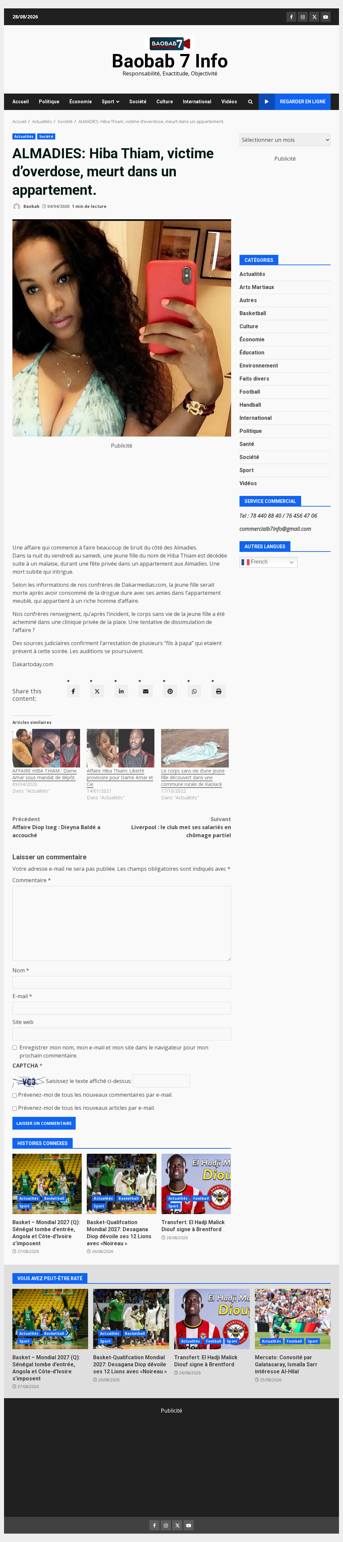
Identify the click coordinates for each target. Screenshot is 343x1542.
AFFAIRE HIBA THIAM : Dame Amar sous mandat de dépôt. (44, 774)
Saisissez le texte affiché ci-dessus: (89, 1081)
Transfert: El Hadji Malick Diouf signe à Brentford (196, 1184)
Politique (49, 101)
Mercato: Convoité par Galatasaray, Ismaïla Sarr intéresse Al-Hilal (293, 1319)
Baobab (31, 206)
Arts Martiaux (256, 287)
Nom (20, 970)
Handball (250, 405)
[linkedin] (121, 691)
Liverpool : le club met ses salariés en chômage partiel (181, 827)
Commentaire (31, 880)
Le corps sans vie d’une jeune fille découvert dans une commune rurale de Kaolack (193, 777)
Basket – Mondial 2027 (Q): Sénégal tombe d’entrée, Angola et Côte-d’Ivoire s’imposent (47, 1184)
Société (137, 101)
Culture (164, 101)
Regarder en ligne (303, 101)
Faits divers (254, 379)
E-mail (22, 996)
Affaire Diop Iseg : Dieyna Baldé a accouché (56, 827)
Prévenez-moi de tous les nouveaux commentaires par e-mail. (95, 1094)
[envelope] (146, 691)
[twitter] (97, 691)
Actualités (23, 136)
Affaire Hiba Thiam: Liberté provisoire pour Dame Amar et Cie (120, 777)
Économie (80, 101)
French (259, 562)
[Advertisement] (121, 497)
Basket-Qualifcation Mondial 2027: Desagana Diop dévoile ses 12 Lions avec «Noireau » (121, 1184)
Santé (246, 444)
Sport (108, 101)
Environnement (258, 365)
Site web (22, 1022)
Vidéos (229, 101)
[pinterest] (170, 691)
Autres (248, 300)
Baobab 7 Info (170, 61)
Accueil (20, 101)
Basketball (54, 1198)
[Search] (250, 102)
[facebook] (73, 691)
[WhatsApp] (194, 691)
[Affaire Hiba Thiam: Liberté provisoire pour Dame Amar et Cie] (120, 748)
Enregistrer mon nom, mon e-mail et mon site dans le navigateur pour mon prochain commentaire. (113, 1051)
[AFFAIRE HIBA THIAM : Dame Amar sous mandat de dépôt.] (46, 748)
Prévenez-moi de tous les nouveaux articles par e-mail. (86, 1107)
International (197, 101)
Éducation (251, 352)
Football (201, 1198)
